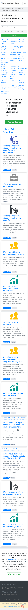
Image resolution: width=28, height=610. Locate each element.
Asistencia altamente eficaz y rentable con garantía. (12, 218)
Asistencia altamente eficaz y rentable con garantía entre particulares (12, 149)
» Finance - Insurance (21, 81)
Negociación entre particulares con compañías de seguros (12, 359)
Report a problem (12, 588)
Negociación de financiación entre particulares (10, 288)
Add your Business (14, 122)
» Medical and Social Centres (22, 54)
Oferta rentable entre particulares (12, 185)
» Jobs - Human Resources (4, 68)
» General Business (21, 47)
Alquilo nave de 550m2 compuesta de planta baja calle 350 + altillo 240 (14, 456)
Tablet (14, 600)
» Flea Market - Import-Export (14, 48)
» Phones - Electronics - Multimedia (13, 68)
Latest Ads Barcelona (8, 131)
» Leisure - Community (21, 73)
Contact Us (20, 587)
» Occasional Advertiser (5, 92)
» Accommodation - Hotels (22, 68)
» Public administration (14, 86)
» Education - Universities (22, 40)
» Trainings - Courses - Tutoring (5, 74)
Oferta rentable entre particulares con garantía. (14, 253)
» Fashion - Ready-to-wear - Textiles (13, 75)
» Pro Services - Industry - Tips (5, 41)
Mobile (8, 600)
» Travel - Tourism (4, 53)
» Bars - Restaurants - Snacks (14, 41)
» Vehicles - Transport (21, 59)
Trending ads (6, 594)
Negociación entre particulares (10, 323)
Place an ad (15, 574)
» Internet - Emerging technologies (22, 87)
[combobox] (7, 31)
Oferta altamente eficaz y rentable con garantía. (14, 493)
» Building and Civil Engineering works (5, 61)
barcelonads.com (11, 559)
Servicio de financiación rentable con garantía (13, 525)
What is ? (9, 587)
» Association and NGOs (14, 53)
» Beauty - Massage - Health (4, 48)
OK (22, 606)
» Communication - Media (5, 87)
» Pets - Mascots (3, 81)
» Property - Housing (13, 59)
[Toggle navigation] (24, 3)
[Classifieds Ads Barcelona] (10, 4)
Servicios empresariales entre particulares (13, 394)
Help (4, 588)
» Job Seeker (13, 81)
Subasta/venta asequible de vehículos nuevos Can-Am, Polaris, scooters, (14, 424)
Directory (14, 594)
